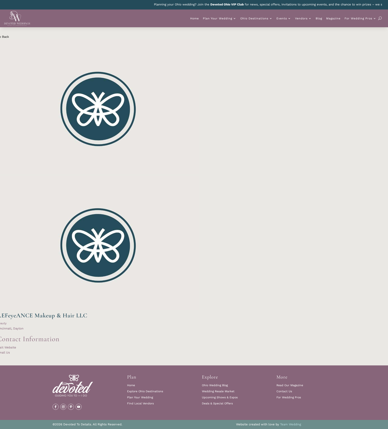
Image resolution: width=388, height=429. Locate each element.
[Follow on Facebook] (56, 407)
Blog (319, 18)
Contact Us (284, 391)
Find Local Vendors (140, 403)
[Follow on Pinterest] (71, 407)
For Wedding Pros (358, 18)
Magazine (333, 18)
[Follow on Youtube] (79, 407)
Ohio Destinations (254, 18)
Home (194, 18)
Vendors (301, 18)
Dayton (18, 328)
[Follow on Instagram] (63, 407)
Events (281, 18)
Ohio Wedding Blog (215, 385)
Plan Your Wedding (217, 18)
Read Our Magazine (289, 385)
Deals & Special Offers (217, 403)
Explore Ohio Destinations (145, 391)
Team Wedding (290, 424)
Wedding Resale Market (218, 391)
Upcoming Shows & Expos (220, 397)
